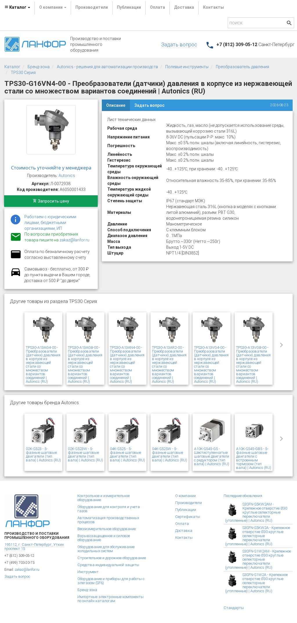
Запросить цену (53, 201)
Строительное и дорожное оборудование (111, 558)
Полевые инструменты (187, 66)
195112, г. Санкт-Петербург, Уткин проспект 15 (34, 546)
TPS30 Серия (23, 72)
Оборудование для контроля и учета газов (108, 509)
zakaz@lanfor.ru (74, 240)
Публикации (129, 7)
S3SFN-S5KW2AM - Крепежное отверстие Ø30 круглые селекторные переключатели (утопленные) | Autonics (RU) (256, 512)
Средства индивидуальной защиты (108, 565)
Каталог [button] (17, 7)
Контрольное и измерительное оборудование (103, 498)
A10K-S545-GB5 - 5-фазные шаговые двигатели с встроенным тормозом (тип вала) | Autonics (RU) (253, 458)
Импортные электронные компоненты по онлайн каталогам (110, 599)
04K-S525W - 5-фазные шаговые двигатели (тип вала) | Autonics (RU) (169, 454)
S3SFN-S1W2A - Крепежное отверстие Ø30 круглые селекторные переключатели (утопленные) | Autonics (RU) (256, 583)
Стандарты (234, 608)
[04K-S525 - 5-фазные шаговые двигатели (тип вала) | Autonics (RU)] (127, 431)
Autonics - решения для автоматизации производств (107, 66)
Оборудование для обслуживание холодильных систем (106, 549)
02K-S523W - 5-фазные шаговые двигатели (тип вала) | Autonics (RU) (85, 454)
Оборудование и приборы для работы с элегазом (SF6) (110, 581)
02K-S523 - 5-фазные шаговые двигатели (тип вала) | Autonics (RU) (43, 454)
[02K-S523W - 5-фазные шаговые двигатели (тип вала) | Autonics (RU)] (85, 431)
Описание (115, 105)
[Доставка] (15, 275)
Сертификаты (187, 516)
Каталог (12, 66)
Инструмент (88, 572)
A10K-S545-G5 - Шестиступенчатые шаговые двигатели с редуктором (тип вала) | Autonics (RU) (211, 456)
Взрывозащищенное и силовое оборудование (103, 538)
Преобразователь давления (242, 66)
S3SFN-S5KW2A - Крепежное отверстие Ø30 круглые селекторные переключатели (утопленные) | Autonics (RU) (257, 536)
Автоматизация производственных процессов (108, 520)
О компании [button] (51, 7)
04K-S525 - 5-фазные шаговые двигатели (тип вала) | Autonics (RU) (127, 454)
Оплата (157, 7)
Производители (91, 7)
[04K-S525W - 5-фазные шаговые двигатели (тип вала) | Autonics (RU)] (169, 431)
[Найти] (289, 23)
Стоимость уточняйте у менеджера (51, 168)
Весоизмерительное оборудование (106, 529)
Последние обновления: (243, 496)
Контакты (213, 7)
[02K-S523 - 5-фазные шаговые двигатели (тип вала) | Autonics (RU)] (43, 431)
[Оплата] (15, 258)
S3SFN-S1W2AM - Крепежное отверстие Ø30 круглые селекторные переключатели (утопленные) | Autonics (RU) (258, 559)
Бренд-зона (39, 66)
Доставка (184, 7)
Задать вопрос (179, 44)
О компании (185, 496)
